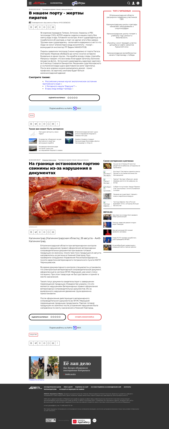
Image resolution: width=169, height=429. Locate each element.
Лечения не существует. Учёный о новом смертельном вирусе (125, 195)
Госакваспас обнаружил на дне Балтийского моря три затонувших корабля (50, 141)
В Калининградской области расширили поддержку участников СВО (122, 17)
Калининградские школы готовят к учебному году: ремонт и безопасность (122, 36)
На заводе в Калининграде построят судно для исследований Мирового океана (50, 148)
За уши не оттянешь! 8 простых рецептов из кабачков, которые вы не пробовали (126, 165)
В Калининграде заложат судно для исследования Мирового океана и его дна (86, 133)
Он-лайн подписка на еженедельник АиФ (106, 387)
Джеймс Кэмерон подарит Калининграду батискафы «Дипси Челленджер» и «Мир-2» (87, 141)
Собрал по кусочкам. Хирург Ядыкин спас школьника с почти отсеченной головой (126, 188)
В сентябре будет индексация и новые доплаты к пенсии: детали (124, 246)
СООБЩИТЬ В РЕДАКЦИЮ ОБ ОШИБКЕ (71, 389)
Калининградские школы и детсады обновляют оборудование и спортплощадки (121, 26)
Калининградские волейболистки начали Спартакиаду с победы (121, 54)
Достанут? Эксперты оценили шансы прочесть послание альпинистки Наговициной (126, 173)
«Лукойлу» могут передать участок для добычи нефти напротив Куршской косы (121, 45)
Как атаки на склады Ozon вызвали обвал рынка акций (125, 215)
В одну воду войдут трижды (58, 89)
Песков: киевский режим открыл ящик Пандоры (124, 223)
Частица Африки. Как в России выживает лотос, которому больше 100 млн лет (126, 203)
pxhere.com (33, 227)
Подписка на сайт (81, 387)
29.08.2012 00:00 (34, 9)
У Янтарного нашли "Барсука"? (60, 86)
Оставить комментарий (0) (84, 317)
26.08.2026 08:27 (34, 160)
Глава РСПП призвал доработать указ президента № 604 (124, 238)
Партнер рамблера (63, 420)
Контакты (127, 387)
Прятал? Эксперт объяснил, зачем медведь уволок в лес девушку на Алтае (125, 181)
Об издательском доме (52, 387)
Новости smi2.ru (36, 380)
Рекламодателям (50, 389)
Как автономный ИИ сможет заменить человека (123, 231)
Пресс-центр (68, 387)
